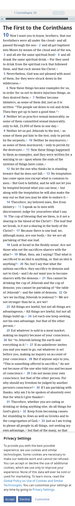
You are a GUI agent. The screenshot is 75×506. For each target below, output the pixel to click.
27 (32, 345)
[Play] (2, 18)
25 (8, 330)
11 (28, 150)
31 (8, 402)
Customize (42, 499)
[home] (5, 5)
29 (29, 373)
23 (8, 307)
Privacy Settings (43, 490)
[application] (37, 19)
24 (30, 316)
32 (25, 411)
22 (61, 292)
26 (5, 340)
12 (8, 169)
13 (48, 174)
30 (38, 387)
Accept (10, 499)
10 (31, 140)
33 (43, 421)
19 (16, 254)
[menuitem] (5, 5)
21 (44, 278)
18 (8, 245)
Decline (25, 499)
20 (22, 264)
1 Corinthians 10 (25, 13)
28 (31, 359)
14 (8, 202)
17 (18, 231)
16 (5, 216)
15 (20, 207)
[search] (70, 5)
